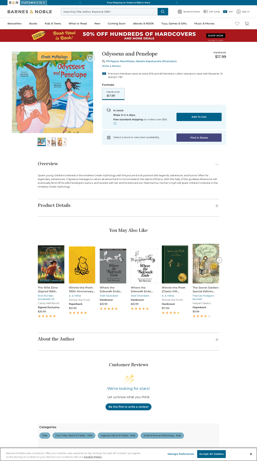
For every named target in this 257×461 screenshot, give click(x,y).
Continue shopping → (15, 46)
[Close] (5, 26)
